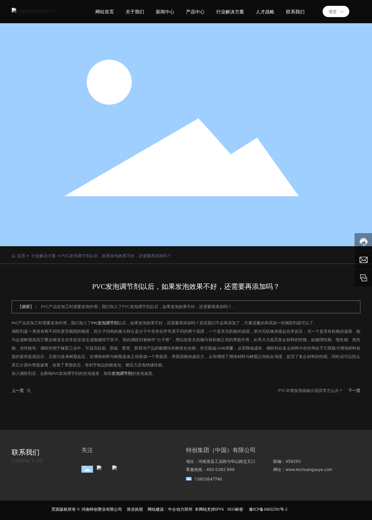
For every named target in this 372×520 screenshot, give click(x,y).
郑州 (188, 509)
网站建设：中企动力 (166, 509)
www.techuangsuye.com (308, 469)
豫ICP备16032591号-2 (268, 509)
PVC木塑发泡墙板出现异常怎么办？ (310, 390)
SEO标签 (235, 509)
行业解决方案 (43, 255)
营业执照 (135, 509)
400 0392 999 (220, 469)
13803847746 (208, 478)
